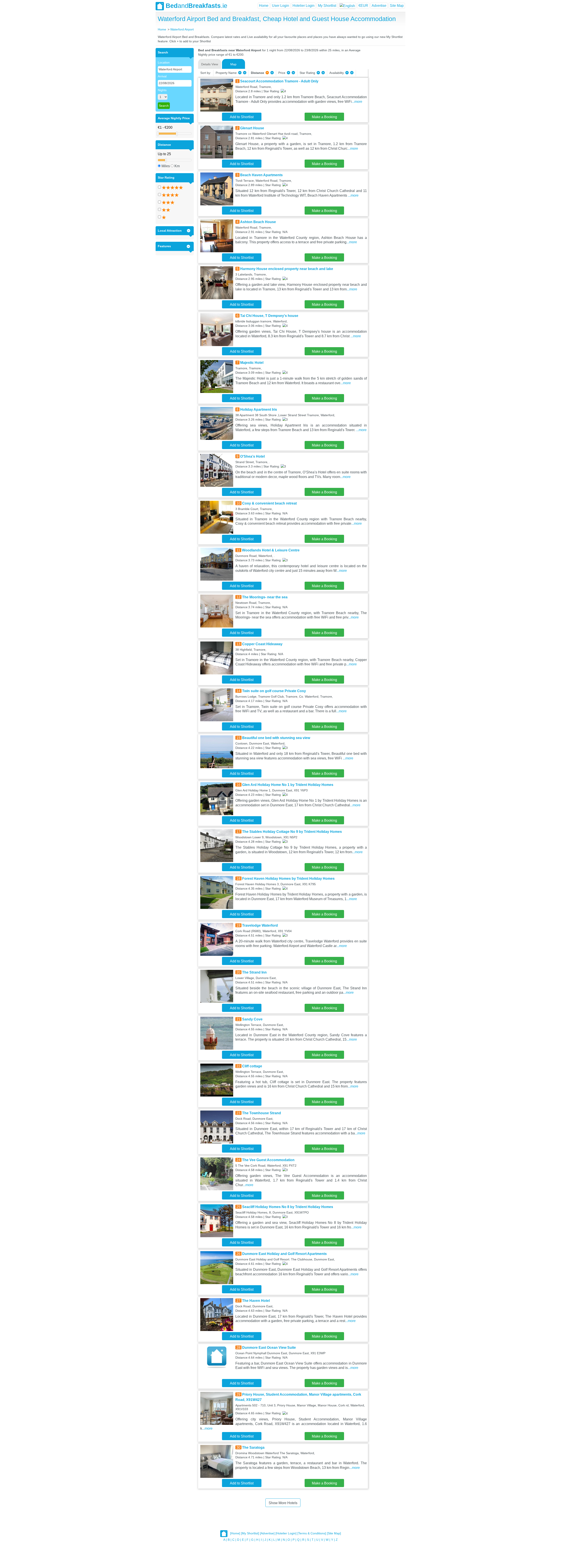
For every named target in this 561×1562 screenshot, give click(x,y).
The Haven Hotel (256, 1301)
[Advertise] (267, 1533)
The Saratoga (253, 1447)
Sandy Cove (252, 1019)
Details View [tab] (209, 64)
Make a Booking (324, 117)
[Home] (235, 1533)
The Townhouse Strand (261, 1113)
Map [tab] (233, 64)
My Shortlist (327, 5)
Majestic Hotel (251, 362)
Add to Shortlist (242, 117)
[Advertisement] (386, 113)
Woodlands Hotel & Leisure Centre (271, 550)
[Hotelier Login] (285, 1533)
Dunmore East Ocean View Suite (269, 1347)
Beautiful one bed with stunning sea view (276, 738)
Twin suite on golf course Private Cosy (274, 691)
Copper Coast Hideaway (262, 644)
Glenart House (252, 128)
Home (263, 5)
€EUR (363, 5)
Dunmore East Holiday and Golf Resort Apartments (284, 1254)
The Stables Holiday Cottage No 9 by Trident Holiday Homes (292, 831)
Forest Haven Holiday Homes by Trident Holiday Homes (288, 878)
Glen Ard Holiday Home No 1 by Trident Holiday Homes (287, 785)
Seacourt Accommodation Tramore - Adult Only (279, 81)
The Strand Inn (254, 972)
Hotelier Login (303, 5)
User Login (280, 5)
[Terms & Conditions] (311, 1533)
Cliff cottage (252, 1066)
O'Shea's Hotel (252, 456)
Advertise (379, 5)
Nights (162, 90)
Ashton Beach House (258, 222)
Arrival (162, 76)
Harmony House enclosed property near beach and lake (286, 269)
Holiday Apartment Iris (258, 409)
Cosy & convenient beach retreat (269, 503)
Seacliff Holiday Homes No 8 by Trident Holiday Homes (287, 1207)
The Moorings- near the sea (265, 597)
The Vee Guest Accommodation (268, 1160)
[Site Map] (334, 1533)
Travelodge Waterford (260, 925)
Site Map (397, 5)
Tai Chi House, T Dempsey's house (269, 316)
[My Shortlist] (250, 1533)
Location (164, 62)
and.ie (196, 5)
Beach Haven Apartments (261, 175)
